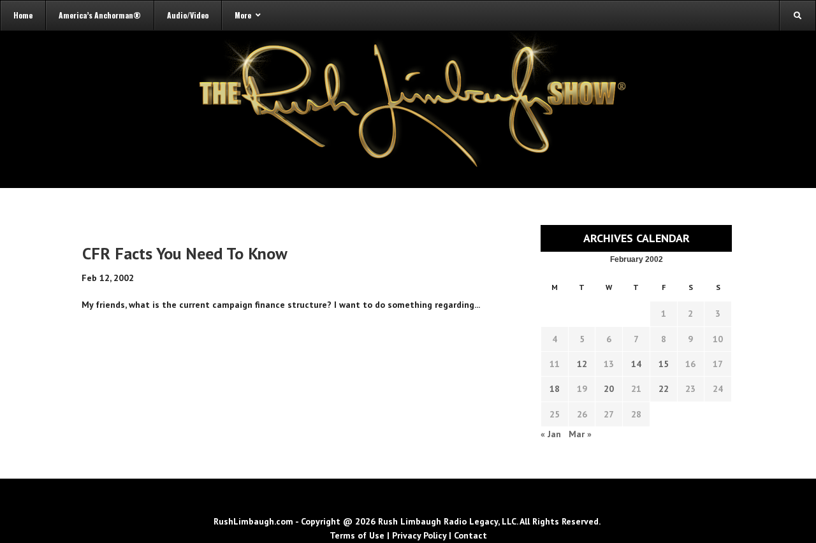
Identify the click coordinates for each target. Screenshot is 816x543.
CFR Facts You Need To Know (185, 253)
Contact (470, 535)
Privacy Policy (419, 535)
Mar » (580, 434)
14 (636, 364)
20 (609, 389)
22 (664, 389)
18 (555, 389)
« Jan (551, 434)
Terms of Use (357, 535)
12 (582, 364)
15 (664, 364)
